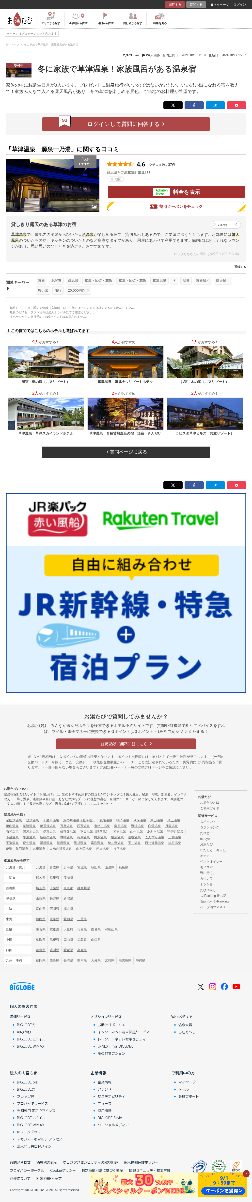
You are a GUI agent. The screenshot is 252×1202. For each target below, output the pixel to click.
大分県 (96, 960)
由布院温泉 (84, 849)
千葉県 (54, 888)
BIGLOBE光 (26, 1024)
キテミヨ (206, 856)
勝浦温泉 (117, 837)
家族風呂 (203, 281)
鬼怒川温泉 (102, 826)
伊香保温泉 (48, 826)
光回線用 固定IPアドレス (36, 1110)
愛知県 (68, 919)
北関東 (56, 281)
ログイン (239, 4)
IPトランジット (29, 1131)
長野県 (54, 898)
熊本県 (82, 960)
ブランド (104, 1089)
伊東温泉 (49, 831)
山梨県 (41, 898)
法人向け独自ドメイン (34, 1146)
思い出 (43, 290)
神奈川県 (83, 888)
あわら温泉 (155, 831)
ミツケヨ (206, 884)
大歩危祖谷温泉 (60, 849)
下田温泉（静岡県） (94, 831)
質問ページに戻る (128, 451)
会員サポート (188, 1096)
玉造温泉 (12, 843)
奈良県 (96, 929)
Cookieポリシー (63, 1170)
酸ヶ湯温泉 (116, 843)
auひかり (24, 1031)
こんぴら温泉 (154, 837)
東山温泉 (156, 820)
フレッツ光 (25, 1096)
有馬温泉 (83, 837)
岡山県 (68, 940)
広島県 (82, 940)
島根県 (54, 940)
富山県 (41, 909)
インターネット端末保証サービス (123, 1031)
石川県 (54, 909)
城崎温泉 (66, 837)
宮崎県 (109, 960)
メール (183, 1089)
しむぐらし (187, 1031)
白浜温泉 (100, 837)
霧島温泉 (97, 843)
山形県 (109, 867)
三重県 (82, 919)
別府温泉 (63, 843)
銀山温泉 (12, 826)
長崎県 (68, 960)
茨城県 (68, 878)
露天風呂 (223, 281)
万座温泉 (66, 826)
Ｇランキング (209, 827)
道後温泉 (134, 837)
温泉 (186, 281)
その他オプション (111, 1053)
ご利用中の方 (183, 1073)
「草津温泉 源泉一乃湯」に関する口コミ (62, 149)
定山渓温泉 (14, 820)
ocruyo (205, 839)
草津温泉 (159, 281)
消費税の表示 (46, 1162)
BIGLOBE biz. (28, 1082)
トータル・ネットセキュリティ (122, 1039)
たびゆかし (208, 890)
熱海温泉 (102, 849)
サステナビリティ (111, 1096)
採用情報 (104, 1110)
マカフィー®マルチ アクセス (40, 1139)
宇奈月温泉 (175, 831)
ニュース (104, 1103)
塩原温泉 (120, 826)
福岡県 (41, 960)
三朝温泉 (174, 837)
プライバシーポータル (27, 1170)
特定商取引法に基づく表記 (102, 1170)
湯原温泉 (46, 843)
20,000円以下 (78, 290)
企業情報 (98, 1073)
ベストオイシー (211, 861)
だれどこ (206, 833)
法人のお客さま (23, 1073)
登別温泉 (32, 820)
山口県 (96, 940)
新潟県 (68, 898)
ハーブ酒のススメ (213, 907)
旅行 (58, 290)
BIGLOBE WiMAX (31, 1046)
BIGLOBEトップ (49, 1178)
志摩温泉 (38, 849)
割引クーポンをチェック (181, 206)
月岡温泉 (171, 826)
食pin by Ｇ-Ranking (214, 901)
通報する (240, 267)
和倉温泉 (119, 831)
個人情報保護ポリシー (141, 1162)
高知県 (82, 950)
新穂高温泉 (48, 837)
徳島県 (41, 950)
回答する (175, 4)
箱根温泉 (174, 843)
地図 (118, 179)
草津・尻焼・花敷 (98, 281)
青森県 (54, 867)
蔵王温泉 (173, 820)
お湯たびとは (209, 802)
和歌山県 (111, 929)
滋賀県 (41, 929)
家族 (41, 281)
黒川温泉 (80, 843)
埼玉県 (41, 888)
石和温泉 (12, 831)
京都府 (54, 929)
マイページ (221, 4)
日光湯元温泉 (154, 843)
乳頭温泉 (105, 820)
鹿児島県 (125, 960)
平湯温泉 (29, 837)
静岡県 (41, 919)
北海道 (41, 867)
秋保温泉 (139, 820)
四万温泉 (83, 826)
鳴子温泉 (122, 820)
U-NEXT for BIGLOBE (115, 1046)
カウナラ (206, 878)
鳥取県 (41, 940)
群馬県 (73, 281)
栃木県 (41, 878)
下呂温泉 (12, 837)
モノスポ (206, 867)
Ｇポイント (208, 822)
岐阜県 (54, 919)
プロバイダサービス (32, 1103)
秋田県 (96, 867)
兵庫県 (82, 929)
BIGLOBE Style (110, 1117)
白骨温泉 (154, 826)
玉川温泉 (134, 843)
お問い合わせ (20, 1162)
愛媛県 (68, 950)
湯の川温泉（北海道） (79, 820)
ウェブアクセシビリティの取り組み (90, 1162)
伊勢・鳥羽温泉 (17, 849)
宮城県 (82, 867)
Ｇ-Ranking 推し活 (213, 896)
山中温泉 (136, 831)
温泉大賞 (185, 1024)
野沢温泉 (137, 826)
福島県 (123, 867)
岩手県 (68, 867)
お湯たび (206, 844)
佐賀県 (54, 960)
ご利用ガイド (209, 808)
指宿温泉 (119, 849)
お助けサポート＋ (111, 1024)
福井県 (68, 909)
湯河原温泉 (31, 831)
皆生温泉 (29, 843)
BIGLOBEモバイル (31, 1039)
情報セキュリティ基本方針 (149, 1170)
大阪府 (68, 929)
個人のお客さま (23, 1006)
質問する (196, 4)
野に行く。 (208, 873)
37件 (171, 164)
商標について (20, 1178)
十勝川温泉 (51, 820)
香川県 (54, 950)
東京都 (68, 888)
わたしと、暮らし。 (214, 850)
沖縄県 (140, 960)
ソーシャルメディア (113, 1124)
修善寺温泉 (68, 831)
